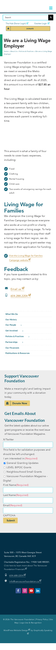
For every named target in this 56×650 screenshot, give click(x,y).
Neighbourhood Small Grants (24, 471)
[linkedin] (37, 590)
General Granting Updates (22, 463)
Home (6, 51)
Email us (16, 289)
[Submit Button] (50, 17)
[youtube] (31, 590)
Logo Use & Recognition (31, 622)
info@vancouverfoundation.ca (24, 581)
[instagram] (24, 590)
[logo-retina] (19, 4)
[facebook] (18, 590)
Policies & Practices (26, 51)
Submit (11, 520)
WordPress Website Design (16, 630)
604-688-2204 (16, 575)
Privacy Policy (42, 619)
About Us (13, 51)
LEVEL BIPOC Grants (19, 467)
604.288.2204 (20, 296)
